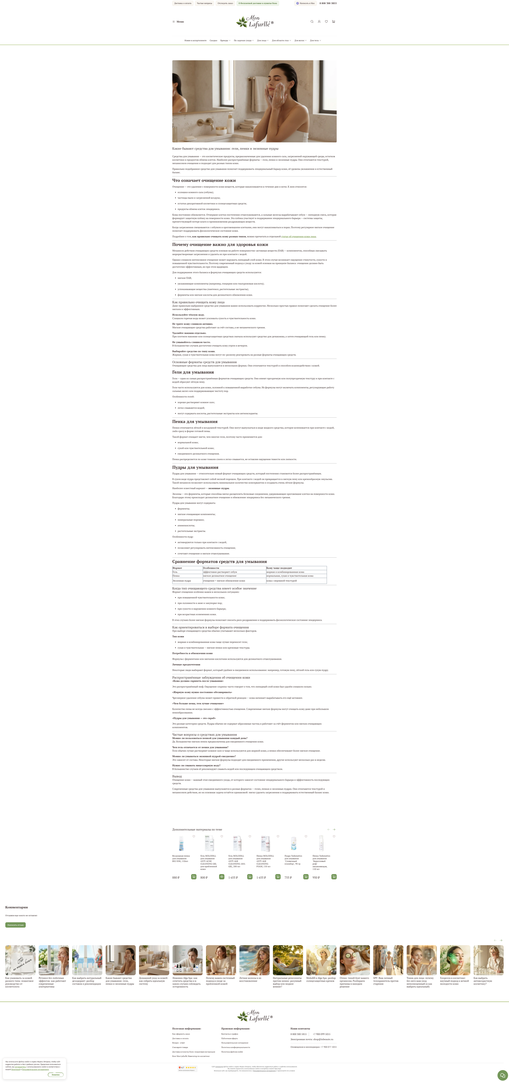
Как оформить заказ (181, 1034)
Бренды (224, 40)
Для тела (314, 40)
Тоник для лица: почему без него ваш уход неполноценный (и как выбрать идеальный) (420, 982)
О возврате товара (180, 1047)
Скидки (213, 40)
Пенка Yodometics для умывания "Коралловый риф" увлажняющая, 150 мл (321, 862)
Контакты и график (229, 1034)
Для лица (261, 40)
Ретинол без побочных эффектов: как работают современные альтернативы (52, 982)
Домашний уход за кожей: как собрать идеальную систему (153, 980)
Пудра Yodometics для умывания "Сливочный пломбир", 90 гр (293, 859)
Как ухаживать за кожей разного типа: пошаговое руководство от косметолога (19, 982)
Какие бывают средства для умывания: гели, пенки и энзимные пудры (120, 980)
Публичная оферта (229, 1038)
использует (219, 1067)
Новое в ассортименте (196, 40)
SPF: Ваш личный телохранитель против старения (385, 980)
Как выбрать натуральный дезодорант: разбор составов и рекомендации (86, 980)
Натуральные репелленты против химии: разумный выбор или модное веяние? (287, 982)
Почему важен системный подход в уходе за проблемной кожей (220, 980)
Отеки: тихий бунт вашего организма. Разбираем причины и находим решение (354, 982)
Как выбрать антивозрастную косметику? (483, 980)
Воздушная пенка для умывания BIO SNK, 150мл (181, 858)
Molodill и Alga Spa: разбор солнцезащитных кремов (321, 979)
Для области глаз (280, 40)
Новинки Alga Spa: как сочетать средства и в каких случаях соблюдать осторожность (187, 982)
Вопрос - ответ (178, 1042)
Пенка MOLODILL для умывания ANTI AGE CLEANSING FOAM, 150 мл (265, 861)
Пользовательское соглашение (234, 1042)
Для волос (299, 40)
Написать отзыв (15, 924)
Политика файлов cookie (232, 1051)
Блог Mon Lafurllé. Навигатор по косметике (191, 1056)
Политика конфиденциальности (235, 1047)
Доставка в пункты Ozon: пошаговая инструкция (193, 1051)
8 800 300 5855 (328, 3)
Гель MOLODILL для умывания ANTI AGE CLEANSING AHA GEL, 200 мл (236, 861)
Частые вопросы (204, 3)
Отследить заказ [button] (225, 3)
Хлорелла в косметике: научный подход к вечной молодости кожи (454, 980)
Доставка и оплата (182, 3)
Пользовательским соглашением (264, 1071)
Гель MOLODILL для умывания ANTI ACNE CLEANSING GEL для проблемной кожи (208, 862)
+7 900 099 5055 (321, 1034)
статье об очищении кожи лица (298, 236)
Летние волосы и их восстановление (250, 979)
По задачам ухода (242, 40)
